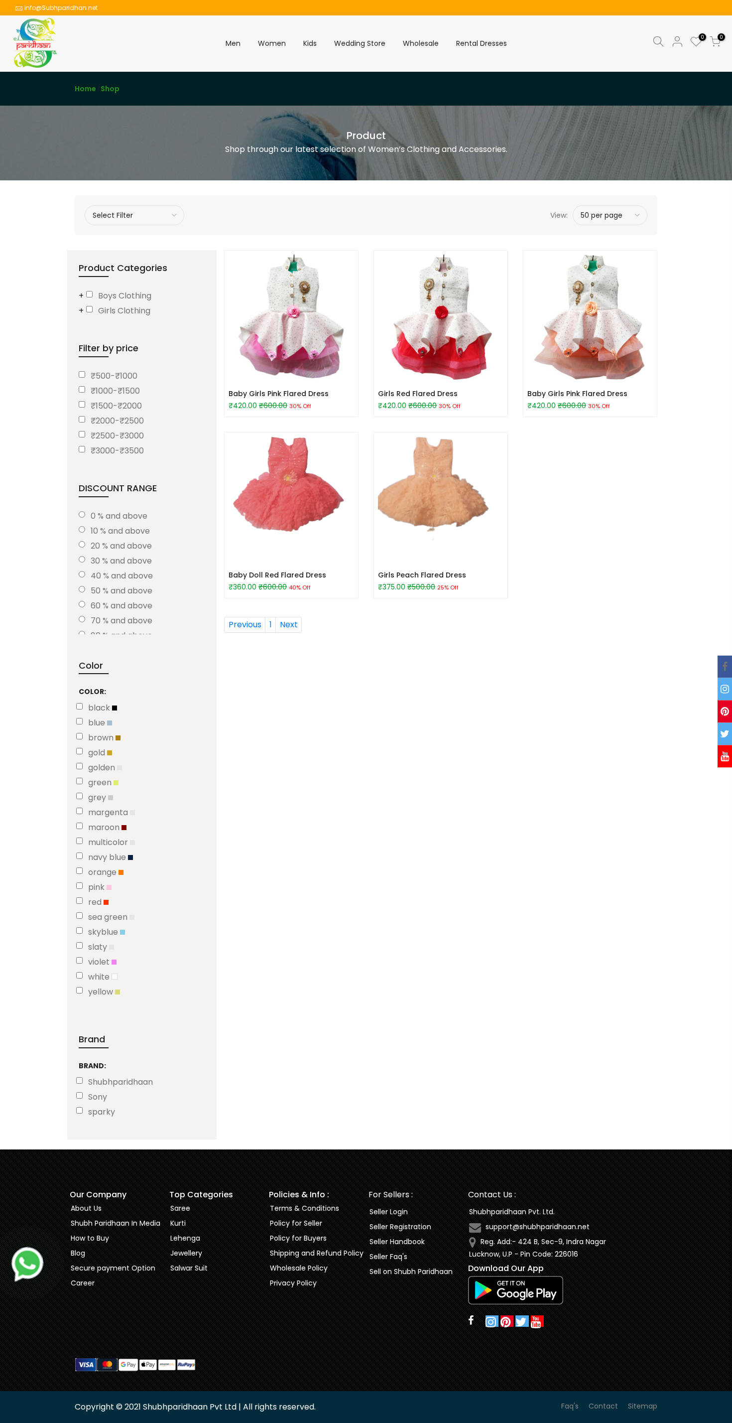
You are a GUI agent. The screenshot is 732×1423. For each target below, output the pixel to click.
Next (289, 624)
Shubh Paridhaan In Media (115, 1223)
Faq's (570, 1406)
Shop (110, 89)
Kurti (178, 1223)
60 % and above (121, 605)
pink (97, 887)
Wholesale (421, 43)
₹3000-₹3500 (117, 450)
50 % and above (121, 590)
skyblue (104, 932)
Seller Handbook (397, 1242)
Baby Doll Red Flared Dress (277, 575)
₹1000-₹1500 (115, 391)
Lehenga (185, 1238)
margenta (109, 812)
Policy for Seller (296, 1223)
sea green (108, 917)
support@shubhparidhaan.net (538, 1227)
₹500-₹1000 (114, 376)
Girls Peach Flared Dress (422, 575)
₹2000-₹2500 (117, 421)
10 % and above (120, 531)
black (100, 707)
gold (97, 752)
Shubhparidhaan (120, 1082)
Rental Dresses (481, 43)
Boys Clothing (124, 295)
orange (103, 872)
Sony (97, 1097)
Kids (310, 43)
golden (102, 767)
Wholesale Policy (299, 1268)
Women (272, 43)
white (100, 977)
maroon (105, 827)
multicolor (109, 842)
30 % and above (121, 561)
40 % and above (122, 575)
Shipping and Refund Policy (317, 1253)
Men (233, 43)
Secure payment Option (113, 1268)
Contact (603, 1406)
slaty (98, 947)
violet (100, 962)
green (101, 782)
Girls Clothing (124, 310)
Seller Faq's (388, 1257)
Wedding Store (359, 43)
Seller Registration (400, 1227)
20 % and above (121, 546)
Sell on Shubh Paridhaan (411, 1272)
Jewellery (186, 1253)
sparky (101, 1112)
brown (102, 737)
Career (83, 1283)
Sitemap (642, 1406)
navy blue (108, 857)
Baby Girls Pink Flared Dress (279, 394)
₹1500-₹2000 (116, 406)
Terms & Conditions (304, 1208)
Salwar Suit (189, 1268)
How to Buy (90, 1238)
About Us (86, 1208)
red (96, 902)
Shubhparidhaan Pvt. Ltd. (512, 1212)
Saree (180, 1208)
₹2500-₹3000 (117, 435)
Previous (245, 624)
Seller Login (388, 1212)
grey (98, 797)
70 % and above (121, 620)
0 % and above (119, 516)
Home (85, 89)
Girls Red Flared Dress (418, 394)
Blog (78, 1253)
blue (97, 722)
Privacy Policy (293, 1283)
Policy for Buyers (298, 1238)
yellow (101, 991)
